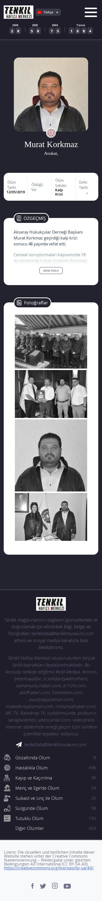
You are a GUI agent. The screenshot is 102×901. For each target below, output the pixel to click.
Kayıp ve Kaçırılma (55, 778)
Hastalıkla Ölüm (55, 768)
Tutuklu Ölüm (55, 818)
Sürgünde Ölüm (55, 808)
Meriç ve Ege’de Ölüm (55, 788)
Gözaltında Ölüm (55, 758)
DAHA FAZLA (51, 270)
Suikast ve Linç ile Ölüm (55, 798)
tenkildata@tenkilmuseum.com (55, 744)
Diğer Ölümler (55, 828)
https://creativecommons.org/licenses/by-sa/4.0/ (49, 868)
